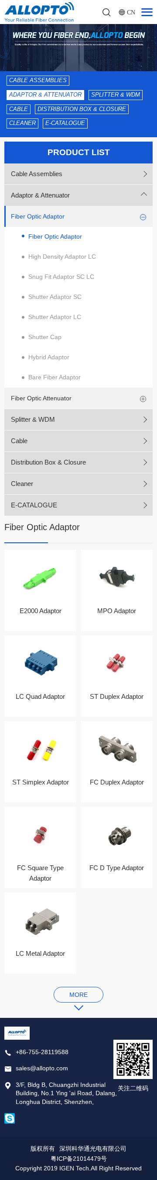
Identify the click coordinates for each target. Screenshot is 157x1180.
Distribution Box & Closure (82, 109)
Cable (18, 109)
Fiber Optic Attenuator (41, 398)
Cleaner (22, 123)
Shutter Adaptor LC (54, 316)
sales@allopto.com (42, 1068)
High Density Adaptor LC (62, 256)
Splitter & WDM (115, 94)
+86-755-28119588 (42, 1051)
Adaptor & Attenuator (45, 94)
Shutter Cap (44, 336)
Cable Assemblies (38, 80)
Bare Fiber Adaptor (54, 377)
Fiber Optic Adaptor (38, 216)
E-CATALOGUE (65, 123)
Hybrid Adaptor (48, 357)
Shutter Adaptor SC (55, 296)
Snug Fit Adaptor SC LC (61, 276)
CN (131, 12)
